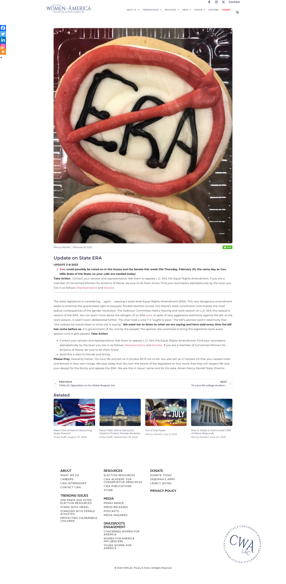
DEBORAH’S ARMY (162, 479)
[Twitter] (3, 34)
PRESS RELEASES (116, 507)
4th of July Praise (155, 430)
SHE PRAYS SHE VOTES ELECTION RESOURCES (76, 501)
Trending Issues (150, 10)
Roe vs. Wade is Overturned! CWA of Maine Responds (211, 432)
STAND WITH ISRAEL (74, 507)
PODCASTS (111, 511)
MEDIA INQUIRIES (116, 515)
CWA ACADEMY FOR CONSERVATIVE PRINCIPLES (123, 481)
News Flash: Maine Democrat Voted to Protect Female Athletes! (120, 432)
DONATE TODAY (161, 475)
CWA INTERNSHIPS (73, 483)
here (149, 315)
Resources (170, 10)
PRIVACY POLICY (163, 490)
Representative (87, 287)
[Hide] (1, 57)
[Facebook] (3, 28)
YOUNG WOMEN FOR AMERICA (117, 547)
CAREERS (66, 479)
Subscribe (213, 10)
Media (185, 10)
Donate (226, 10)
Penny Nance (114, 503)
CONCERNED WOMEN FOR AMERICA (121, 533)
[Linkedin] (3, 40)
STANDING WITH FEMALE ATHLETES (77, 512)
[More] (3, 52)
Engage (198, 10)
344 (62, 269)
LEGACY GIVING (160, 483)
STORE (108, 490)
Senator (109, 287)
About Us (131, 10)
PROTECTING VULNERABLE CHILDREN (78, 519)
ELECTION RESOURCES (119, 475)
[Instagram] (3, 46)
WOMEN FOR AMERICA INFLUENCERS (119, 540)
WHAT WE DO (69, 475)
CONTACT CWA (70, 487)
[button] (237, 12)
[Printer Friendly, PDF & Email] (227, 248)
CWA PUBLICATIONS (118, 486)
